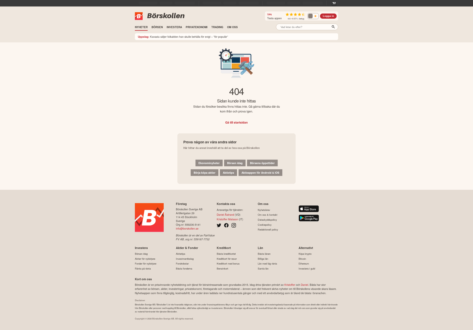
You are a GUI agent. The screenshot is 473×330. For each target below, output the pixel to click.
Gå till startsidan (236, 122)
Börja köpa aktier (204, 172)
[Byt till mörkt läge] (313, 16)
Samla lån (263, 268)
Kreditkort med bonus (228, 263)
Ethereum (304, 263)
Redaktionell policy (268, 229)
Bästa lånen (264, 253)
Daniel (304, 285)
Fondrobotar (182, 263)
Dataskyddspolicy (267, 219)
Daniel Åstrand (225, 214)
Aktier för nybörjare (145, 258)
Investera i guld (307, 268)
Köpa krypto (305, 253)
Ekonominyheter (209, 163)
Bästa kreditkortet (226, 253)
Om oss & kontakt (267, 214)
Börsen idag (235, 163)
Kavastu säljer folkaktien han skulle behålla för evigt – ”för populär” (183, 36)
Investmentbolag (185, 258)
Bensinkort (222, 268)
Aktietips (228, 172)
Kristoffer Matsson (227, 219)
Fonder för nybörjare (145, 263)
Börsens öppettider (262, 163)
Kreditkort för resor (227, 258)
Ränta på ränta (143, 268)
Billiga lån (263, 258)
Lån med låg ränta (267, 263)
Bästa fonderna (184, 268)
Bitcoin (302, 258)
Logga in (328, 16)
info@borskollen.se (187, 228)
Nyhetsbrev (264, 210)
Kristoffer (289, 285)
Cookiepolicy (265, 224)
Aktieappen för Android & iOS (260, 172)
